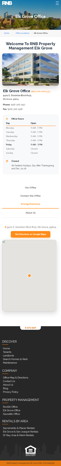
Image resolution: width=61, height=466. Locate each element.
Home (6, 33)
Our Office (30, 188)
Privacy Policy (10, 392)
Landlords (8, 355)
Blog (5, 388)
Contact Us (9, 381)
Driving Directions (30, 204)
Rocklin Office (10, 406)
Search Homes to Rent (15, 359)
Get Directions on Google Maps (30, 234)
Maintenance (10, 362)
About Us (31, 213)
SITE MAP (31, 328)
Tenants (7, 352)
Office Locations (22, 33)
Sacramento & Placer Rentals (19, 428)
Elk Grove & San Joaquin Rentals (20, 431)
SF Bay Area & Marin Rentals (18, 435)
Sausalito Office (11, 414)
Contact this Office (30, 196)
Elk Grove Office (11, 410)
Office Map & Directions (15, 377)
